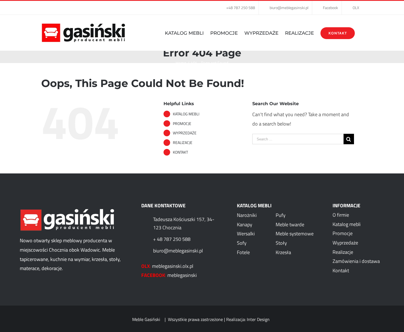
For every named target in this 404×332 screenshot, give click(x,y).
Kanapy (244, 224)
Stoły (281, 243)
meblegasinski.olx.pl (172, 266)
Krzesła (283, 252)
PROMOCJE (182, 123)
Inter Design (258, 319)
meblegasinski (182, 275)
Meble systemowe (295, 233)
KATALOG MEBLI (186, 114)
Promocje (343, 233)
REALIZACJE (182, 142)
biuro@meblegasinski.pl (178, 250)
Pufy (281, 215)
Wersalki (246, 233)
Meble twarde (290, 224)
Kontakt (341, 270)
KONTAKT (180, 152)
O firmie (341, 215)
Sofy (242, 243)
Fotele (243, 252)
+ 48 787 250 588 (171, 239)
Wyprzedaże (345, 242)
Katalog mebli (347, 224)
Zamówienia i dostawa (356, 261)
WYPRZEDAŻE (185, 133)
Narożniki (247, 215)
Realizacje (343, 252)
